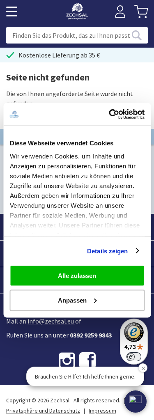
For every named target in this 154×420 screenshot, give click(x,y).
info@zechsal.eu (51, 321)
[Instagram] (67, 360)
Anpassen (72, 299)
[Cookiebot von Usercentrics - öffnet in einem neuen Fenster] (110, 114)
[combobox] (77, 35)
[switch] (133, 356)
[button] (135, 401)
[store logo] (77, 11)
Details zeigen (107, 250)
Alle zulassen (77, 275)
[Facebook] (87, 360)
